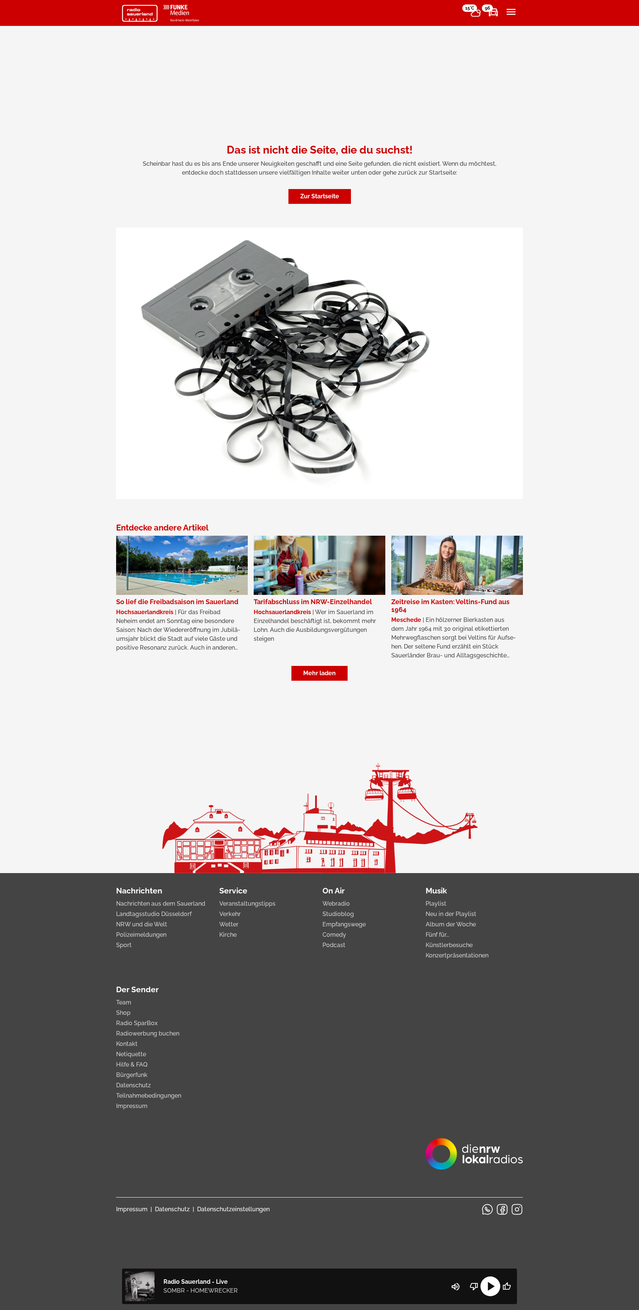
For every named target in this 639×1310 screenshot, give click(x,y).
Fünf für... (437, 934)
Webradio (336, 903)
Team (123, 1002)
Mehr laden (319, 673)
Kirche (228, 934)
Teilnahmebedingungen (148, 1095)
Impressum (132, 1105)
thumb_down (474, 1286)
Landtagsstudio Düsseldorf (154, 913)
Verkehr (230, 913)
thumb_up (506, 1286)
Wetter (229, 924)
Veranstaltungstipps (247, 903)
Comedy (334, 934)
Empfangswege (344, 924)
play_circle (490, 1286)
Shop (123, 1012)
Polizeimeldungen (141, 934)
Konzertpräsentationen (457, 955)
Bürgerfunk (132, 1074)
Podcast (333, 945)
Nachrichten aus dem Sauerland (160, 903)
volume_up (455, 1287)
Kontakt (127, 1043)
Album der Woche (451, 924)
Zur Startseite (319, 196)
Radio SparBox (137, 1023)
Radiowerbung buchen (147, 1033)
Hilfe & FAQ (132, 1064)
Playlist (436, 903)
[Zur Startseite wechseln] (140, 13)
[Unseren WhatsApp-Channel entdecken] (487, 1209)
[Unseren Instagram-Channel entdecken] (517, 1209)
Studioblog (338, 913)
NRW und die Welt (141, 924)
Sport (124, 945)
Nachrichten (139, 890)
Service (233, 890)
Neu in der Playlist (451, 913)
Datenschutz (133, 1085)
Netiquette (131, 1054)
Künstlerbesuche (449, 945)
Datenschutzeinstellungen (233, 1209)
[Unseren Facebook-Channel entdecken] (502, 1209)
